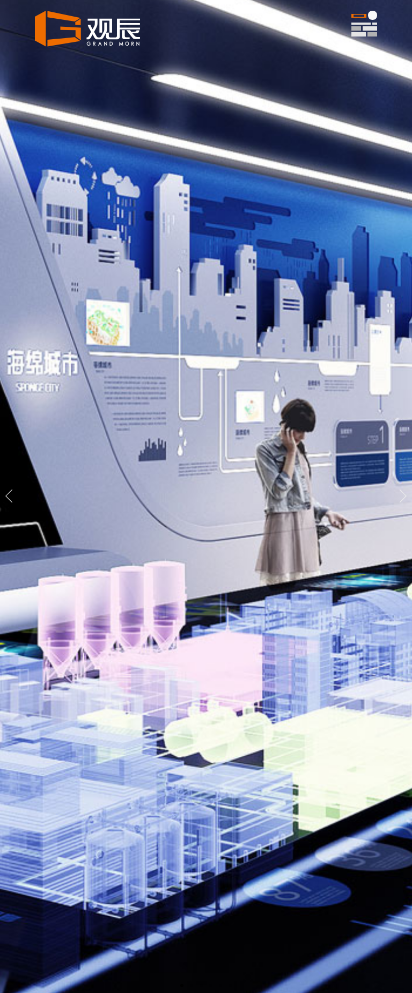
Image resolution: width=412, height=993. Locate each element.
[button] (181, 985)
